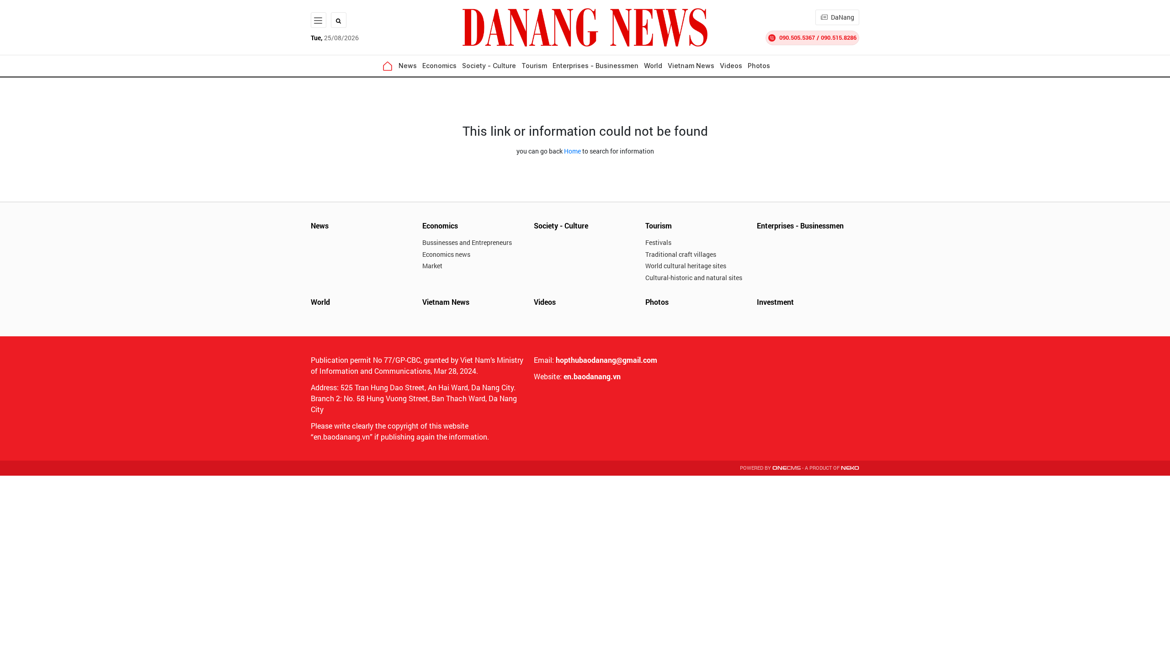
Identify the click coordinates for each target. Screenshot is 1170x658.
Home (572, 151)
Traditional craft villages (680, 254)
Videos (731, 65)
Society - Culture (489, 65)
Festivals (658, 242)
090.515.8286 (838, 37)
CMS (786, 468)
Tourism (534, 65)
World (653, 65)
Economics (439, 65)
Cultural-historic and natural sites (693, 277)
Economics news (446, 254)
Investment (775, 302)
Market (432, 265)
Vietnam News (691, 65)
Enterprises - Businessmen (595, 65)
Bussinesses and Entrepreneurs (467, 242)
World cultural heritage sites (685, 265)
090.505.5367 (797, 37)
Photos (759, 65)
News (408, 65)
